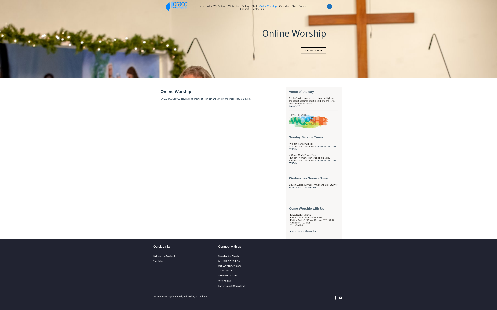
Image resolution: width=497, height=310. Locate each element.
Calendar (284, 6)
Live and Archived (313, 50)
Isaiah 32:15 (294, 106)
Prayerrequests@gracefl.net (231, 286)
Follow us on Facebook (164, 256)
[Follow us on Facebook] (335, 296)
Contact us (258, 8)
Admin (203, 296)
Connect (244, 8)
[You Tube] (340, 296)
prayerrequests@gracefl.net (303, 231)
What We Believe (216, 6)
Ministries (233, 6)
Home (201, 6)
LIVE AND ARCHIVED (170, 98)
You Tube (158, 261)
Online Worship (268, 6)
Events (302, 6)
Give (293, 6)
